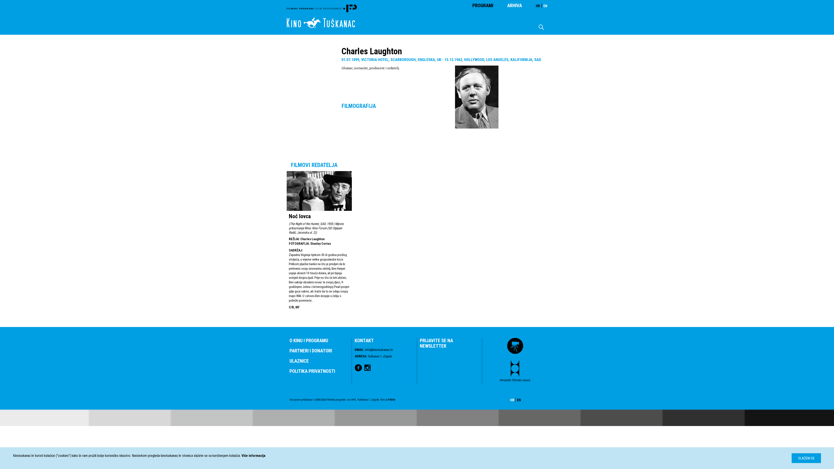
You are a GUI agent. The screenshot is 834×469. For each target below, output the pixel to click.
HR (538, 6)
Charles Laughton (312, 239)
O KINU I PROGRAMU (309, 340)
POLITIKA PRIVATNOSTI (312, 371)
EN (545, 6)
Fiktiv (391, 399)
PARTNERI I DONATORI (311, 350)
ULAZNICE (299, 361)
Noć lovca (300, 216)
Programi (482, 5)
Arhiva (514, 5)
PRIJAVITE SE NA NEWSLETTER (436, 343)
